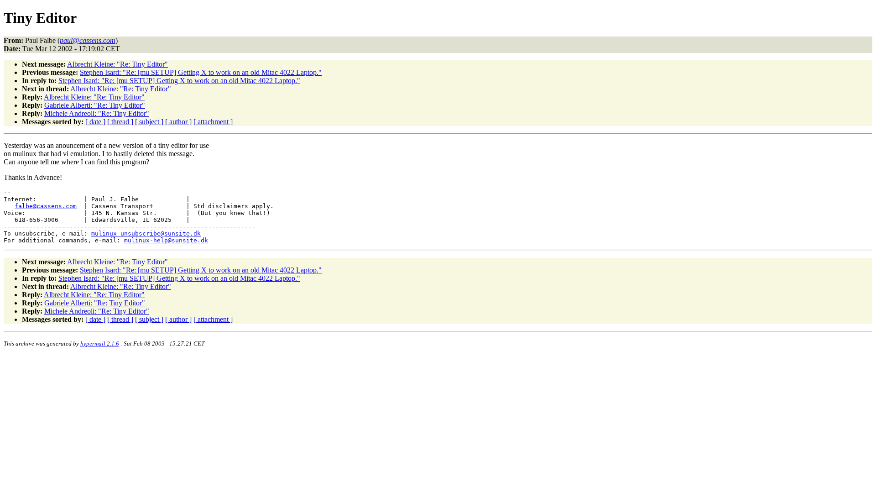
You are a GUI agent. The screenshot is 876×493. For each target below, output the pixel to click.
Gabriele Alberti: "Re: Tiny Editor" (94, 105)
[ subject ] (149, 122)
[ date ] (95, 122)
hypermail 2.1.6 (99, 343)
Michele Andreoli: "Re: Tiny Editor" (96, 113)
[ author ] (178, 122)
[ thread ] (120, 122)
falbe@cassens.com (46, 206)
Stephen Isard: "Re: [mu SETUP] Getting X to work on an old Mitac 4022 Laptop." (201, 72)
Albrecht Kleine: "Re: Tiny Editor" (117, 64)
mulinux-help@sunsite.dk (166, 240)
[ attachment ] (213, 122)
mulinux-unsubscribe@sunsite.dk (146, 233)
